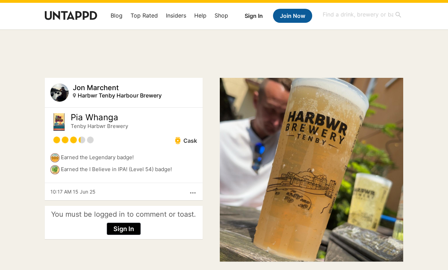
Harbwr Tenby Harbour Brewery (120, 95)
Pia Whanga (94, 117)
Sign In (254, 15)
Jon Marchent (96, 87)
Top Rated (144, 15)
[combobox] (362, 14)
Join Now (292, 15)
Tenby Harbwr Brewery (99, 126)
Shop (221, 15)
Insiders (176, 15)
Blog (116, 15)
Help (200, 15)
